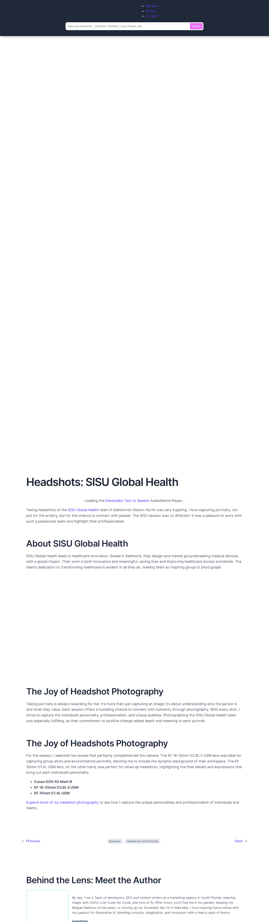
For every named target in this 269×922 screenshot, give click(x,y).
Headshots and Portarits (142, 841)
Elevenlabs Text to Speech (127, 501)
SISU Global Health (83, 510)
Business (115, 841)
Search (196, 26)
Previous (33, 841)
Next (239, 841)
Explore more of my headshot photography (62, 802)
